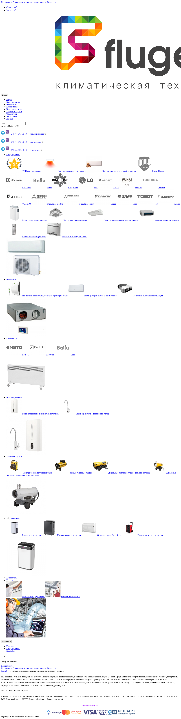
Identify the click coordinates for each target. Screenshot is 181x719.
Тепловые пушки (14, 111)
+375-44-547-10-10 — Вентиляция (25, 142)
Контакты (51, 2)
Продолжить (6, 666)
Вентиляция (11, 104)
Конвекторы (11, 107)
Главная (10, 646)
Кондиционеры (13, 102)
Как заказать (6, 2)
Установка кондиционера (35, 2)
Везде (9, 99)
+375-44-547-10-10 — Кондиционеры (27, 134)
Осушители (11, 114)
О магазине (18, 2)
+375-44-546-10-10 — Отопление (25, 150)
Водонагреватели (14, 109)
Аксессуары (11, 116)
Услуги (9, 119)
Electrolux (10, 651)
